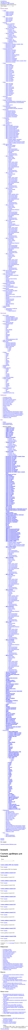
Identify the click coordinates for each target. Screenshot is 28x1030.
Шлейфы (10, 152)
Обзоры (5, 352)
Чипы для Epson (9, 84)
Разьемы (7, 297)
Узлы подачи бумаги (12, 148)
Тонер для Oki (9, 73)
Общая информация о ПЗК (12, 339)
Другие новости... (10, 989)
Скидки (5, 406)
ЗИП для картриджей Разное (12, 136)
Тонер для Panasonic (10, 75)
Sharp (7, 336)
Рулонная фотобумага (10, 110)
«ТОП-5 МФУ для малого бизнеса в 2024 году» (13, 1013)
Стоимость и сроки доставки (9, 1023)
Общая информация (10, 316)
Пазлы (7, 120)
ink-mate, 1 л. (11, 25)
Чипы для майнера (10, 303)
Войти (4, 422)
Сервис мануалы (7, 367)
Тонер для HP (9, 69)
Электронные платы (12, 154)
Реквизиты (5, 409)
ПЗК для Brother (9, 17)
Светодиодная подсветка (11, 278)
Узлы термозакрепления (13, 150)
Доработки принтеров (11, 342)
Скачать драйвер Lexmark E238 (8, 928)
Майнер (7, 295)
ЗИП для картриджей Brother (12, 126)
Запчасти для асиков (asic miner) (10, 290)
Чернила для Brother (10, 23)
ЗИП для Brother (9, 156)
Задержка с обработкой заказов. (10, 978)
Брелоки (7, 119)
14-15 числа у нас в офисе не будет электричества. (14, 984)
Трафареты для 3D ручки (8, 392)
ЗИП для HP (8, 220)
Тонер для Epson (9, 67)
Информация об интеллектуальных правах (12, 415)
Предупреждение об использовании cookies (13, 412)
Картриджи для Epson (10, 46)
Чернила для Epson (10, 33)
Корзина (2, 839)
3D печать (5, 96)
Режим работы (6, 410)
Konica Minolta (9, 329)
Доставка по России (5, 2)
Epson (7, 327)
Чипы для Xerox (9, 94)
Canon (7, 326)
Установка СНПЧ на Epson (12, 318)
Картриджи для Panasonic (11, 58)
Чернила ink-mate (9, 322)
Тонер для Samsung (10, 77)
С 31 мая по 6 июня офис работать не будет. (12, 979)
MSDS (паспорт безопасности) (10, 416)
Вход (2, 419)
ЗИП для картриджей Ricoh (12, 132)
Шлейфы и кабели (10, 281)
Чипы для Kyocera (10, 86)
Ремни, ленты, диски (13, 162)
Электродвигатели (12, 153)
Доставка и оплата (7, 397)
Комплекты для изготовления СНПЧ (16, 141)
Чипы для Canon (9, 83)
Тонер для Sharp (9, 78)
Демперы (10, 191)
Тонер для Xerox (9, 81)
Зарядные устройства (10, 272)
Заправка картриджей (8, 323)
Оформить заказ (12, 844)
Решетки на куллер (10, 298)
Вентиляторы (9, 293)
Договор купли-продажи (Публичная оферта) (13, 413)
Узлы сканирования (12, 165)
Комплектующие (9, 289)
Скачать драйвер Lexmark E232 (8, 912)
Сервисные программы (8, 377)
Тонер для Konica (9, 70)
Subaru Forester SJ (12, 310)
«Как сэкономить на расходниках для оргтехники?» (14, 1012)
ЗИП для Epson (9, 188)
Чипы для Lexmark (10, 88)
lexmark (7, 384)
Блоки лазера (11, 157)
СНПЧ (4, 10)
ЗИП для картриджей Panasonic (13, 131)
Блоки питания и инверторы (12, 275)
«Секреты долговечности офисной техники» (13, 1006)
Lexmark (7, 332)
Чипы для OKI (9, 89)
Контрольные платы (10, 294)
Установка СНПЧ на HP (11, 320)
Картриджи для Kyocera (11, 56)
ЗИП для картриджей (8, 125)
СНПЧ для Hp (9, 15)
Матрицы (8, 276)
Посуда (7, 121)
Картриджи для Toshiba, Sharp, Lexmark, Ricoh (16, 60)
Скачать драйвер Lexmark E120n (8, 880)
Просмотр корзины (5, 844)
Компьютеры (6, 288)
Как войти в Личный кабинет (9, 1021)
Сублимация (6, 117)
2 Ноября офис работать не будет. (10, 986)
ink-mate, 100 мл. (12, 26)
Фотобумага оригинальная (12, 115)
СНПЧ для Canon (9, 13)
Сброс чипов (8, 347)
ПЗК (4, 16)
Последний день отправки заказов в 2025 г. (12, 977)
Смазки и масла (9, 104)
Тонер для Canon (9, 66)
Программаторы (6, 106)
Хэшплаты (8, 302)
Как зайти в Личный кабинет (9, 399)
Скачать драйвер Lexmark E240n (8, 936)
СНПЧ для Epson (9, 14)
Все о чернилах (6, 321)
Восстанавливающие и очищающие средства (16, 101)
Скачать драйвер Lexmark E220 (8, 896)
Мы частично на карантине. (9, 987)
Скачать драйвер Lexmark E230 (8, 904)
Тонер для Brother (10, 65)
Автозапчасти (9, 309)
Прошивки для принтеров (9, 283)
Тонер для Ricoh (9, 76)
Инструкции (3, 313)
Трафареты (8, 301)
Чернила (5, 22)
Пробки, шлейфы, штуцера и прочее (16, 142)
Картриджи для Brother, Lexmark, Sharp (14, 44)
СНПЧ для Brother (10, 11)
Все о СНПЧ (6, 315)
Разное (9, 147)
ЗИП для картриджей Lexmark (12, 129)
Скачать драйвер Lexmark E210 (8, 888)
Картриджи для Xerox (10, 61)
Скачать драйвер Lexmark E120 (8, 872)
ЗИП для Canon (9, 172)
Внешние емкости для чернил (15, 139)
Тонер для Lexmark (10, 72)
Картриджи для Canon (11, 45)
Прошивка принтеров (10, 345)
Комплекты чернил (12, 27)
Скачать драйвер (6, 378)
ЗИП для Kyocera (9, 204)
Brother (7, 324)
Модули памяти (11, 223)
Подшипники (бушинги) (13, 209)
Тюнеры (7, 279)
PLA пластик (9, 98)
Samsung (8, 335)
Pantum (7, 360)
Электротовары (6, 306)
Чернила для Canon (10, 28)
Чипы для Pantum (9, 90)
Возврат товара (6, 405)
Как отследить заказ (7, 404)
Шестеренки (11, 151)
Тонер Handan (9, 64)
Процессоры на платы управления (13, 296)
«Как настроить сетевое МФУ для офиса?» (12, 1004)
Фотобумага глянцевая (11, 111)
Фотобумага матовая (10, 113)
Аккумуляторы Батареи (11, 271)
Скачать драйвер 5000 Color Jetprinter (9, 864)
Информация (3, 395)
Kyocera (7, 330)
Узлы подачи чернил (12, 164)
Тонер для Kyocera (10, 71)
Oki (6, 333)
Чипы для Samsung (10, 92)
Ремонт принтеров (10, 346)
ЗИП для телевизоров (8, 273)
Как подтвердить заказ (8, 402)
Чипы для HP (9, 85)
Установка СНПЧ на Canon (12, 317)
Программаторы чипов (11, 107)
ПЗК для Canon (9, 19)
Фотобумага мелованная (11, 114)
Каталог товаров (4, 8)
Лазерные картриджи (8, 48)
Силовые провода (10, 300)
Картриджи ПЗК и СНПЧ (14, 140)
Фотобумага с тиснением (11, 116)
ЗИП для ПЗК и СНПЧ (11, 138)
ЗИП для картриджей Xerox (12, 135)
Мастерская (5, 341)
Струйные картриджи (8, 42)
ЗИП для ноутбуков (7, 270)
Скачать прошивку (7, 388)
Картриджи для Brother (11, 50)
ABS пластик (9, 97)
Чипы (4, 82)
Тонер (4, 63)
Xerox (7, 338)
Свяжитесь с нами (7, 417)
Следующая (11, 943)
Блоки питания (11, 146)
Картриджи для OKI (10, 57)
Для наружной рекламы (8, 285)
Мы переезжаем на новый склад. (10, 985)
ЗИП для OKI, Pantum (10, 145)
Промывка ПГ (6, 365)
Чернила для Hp (9, 38)
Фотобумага (5, 109)
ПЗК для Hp (8, 21)
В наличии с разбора (7, 1020)
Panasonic (8, 334)
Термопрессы (9, 122)
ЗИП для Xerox (9, 253)
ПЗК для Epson (9, 20)
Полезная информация (11, 343)
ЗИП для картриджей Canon (12, 127)
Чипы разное (8, 95)
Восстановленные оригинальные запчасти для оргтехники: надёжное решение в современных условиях (13, 995)
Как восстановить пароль (8, 400)
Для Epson (8, 284)
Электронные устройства (11, 308)
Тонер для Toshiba (10, 79)
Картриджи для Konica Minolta (12, 54)
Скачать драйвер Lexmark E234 (8, 920)
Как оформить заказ (7, 398)
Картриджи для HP (10, 47)
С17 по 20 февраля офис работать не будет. (12, 983)
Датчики (10, 159)
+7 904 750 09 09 (10, 3)
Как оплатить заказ (7, 403)
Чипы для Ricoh (9, 91)
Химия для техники (7, 100)
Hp (6, 328)
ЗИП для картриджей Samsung (12, 133)
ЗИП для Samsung (10, 238)
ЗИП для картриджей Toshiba (12, 134)
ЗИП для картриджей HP (11, 128)
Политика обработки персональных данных (13, 411)
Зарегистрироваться (7, 423)
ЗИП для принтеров (7, 144)
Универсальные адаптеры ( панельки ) (14, 108)
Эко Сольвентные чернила (12, 287)
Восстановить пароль (8, 424)
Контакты (5, 408)
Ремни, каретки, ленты (13, 194)
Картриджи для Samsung (11, 59)
